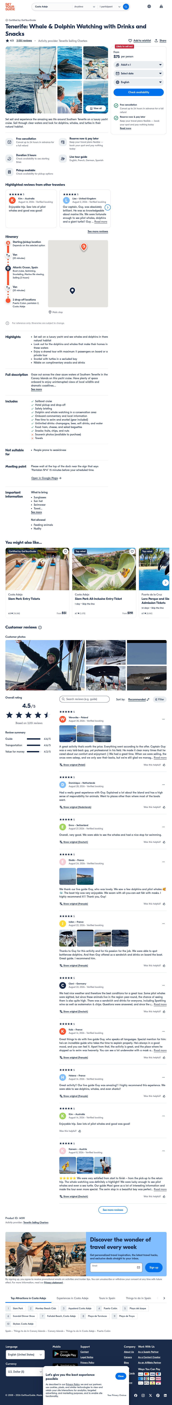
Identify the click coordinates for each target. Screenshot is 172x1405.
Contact (84, 1351)
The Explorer (128, 1380)
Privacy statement (53, 1282)
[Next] (108, 207)
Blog (126, 1362)
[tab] (28, 1298)
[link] (37, 583)
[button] (18, 41)
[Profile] (161, 6)
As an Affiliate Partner (149, 1362)
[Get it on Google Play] (65, 1354)
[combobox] (139, 699)
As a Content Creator (149, 1357)
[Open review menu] (164, 719)
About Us (129, 1351)
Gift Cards (129, 1373)
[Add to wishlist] (65, 551)
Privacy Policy (87, 1362)
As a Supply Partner (148, 1351)
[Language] (149, 6)
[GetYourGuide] (10, 6)
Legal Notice (86, 1357)
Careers (128, 1357)
